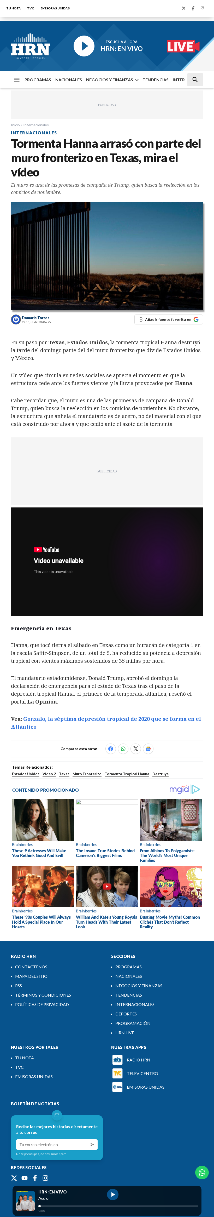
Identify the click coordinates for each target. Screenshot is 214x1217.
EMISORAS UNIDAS (55, 8)
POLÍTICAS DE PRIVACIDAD (42, 1004)
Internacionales (36, 125)
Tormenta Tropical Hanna (127, 774)
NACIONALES (68, 79)
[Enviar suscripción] (92, 1144)
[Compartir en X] (135, 749)
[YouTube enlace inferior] (24, 1178)
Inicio (15, 125)
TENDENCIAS (155, 79)
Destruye (160, 774)
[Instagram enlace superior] (202, 8)
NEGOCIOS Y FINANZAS (109, 79)
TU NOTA (13, 8)
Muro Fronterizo (87, 774)
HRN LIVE (124, 1032)
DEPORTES (126, 1013)
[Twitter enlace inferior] (14, 1178)
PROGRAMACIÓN (133, 1023)
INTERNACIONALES (134, 1004)
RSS (18, 985)
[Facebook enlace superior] (193, 8)
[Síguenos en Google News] (148, 749)
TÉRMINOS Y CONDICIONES (43, 994)
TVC (30, 8)
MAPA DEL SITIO (31, 976)
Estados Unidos (25, 774)
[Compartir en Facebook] (110, 749)
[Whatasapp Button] (202, 1172)
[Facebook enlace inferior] (35, 1178)
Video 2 (49, 774)
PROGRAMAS (38, 79)
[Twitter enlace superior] (184, 8)
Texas (64, 774)
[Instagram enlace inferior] (45, 1178)
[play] (112, 1194)
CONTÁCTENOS (31, 966)
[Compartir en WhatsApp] (123, 749)
